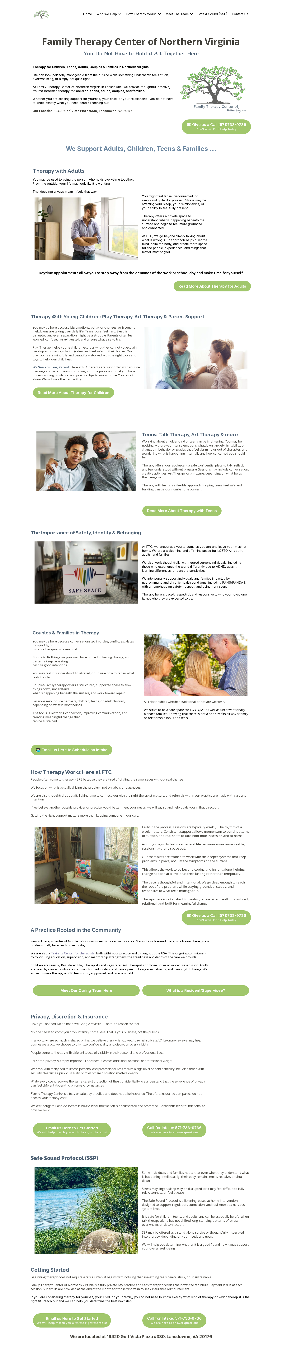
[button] (119, 14)
